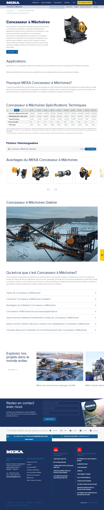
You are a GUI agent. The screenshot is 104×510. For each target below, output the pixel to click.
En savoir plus (11, 370)
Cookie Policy (9, 502)
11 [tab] (63, 257)
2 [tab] (29, 257)
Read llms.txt (38, 502)
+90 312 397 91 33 (14, 473)
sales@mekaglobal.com (13, 477)
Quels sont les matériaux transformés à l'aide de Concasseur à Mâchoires (42, 317)
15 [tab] (78, 257)
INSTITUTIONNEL (46, 2)
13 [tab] (71, 257)
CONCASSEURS (10, 10)
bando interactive (93, 502)
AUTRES (96, 6)
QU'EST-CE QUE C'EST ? (86, 6)
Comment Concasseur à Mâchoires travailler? (28, 299)
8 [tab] (52, 257)
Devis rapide (11, 52)
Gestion (29, 464)
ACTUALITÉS (57, 2)
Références (30, 477)
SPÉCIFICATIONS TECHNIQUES (56, 6)
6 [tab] (44, 257)
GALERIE (76, 6)
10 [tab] (59, 257)
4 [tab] (36, 257)
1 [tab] (25, 257)
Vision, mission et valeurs (34, 480)
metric (11, 110)
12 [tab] (67, 257)
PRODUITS (35, 2)
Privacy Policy (19, 502)
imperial (17, 110)
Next (55, 189)
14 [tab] (74, 257)
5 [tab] (40, 257)
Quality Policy (29, 502)
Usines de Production (33, 470)
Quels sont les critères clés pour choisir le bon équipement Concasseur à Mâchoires (48, 323)
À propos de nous (32, 462)
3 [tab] (32, 257)
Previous (49, 189)
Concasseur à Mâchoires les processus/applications (31, 311)
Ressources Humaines (33, 475)
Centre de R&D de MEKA (34, 472)
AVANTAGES (69, 6)
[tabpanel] (52, 234)
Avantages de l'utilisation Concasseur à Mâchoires (31, 305)
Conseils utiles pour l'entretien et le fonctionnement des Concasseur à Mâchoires (46, 330)
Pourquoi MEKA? (31, 467)
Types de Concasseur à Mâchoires (23, 292)
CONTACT (67, 2)
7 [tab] (48, 257)
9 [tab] (55, 257)
